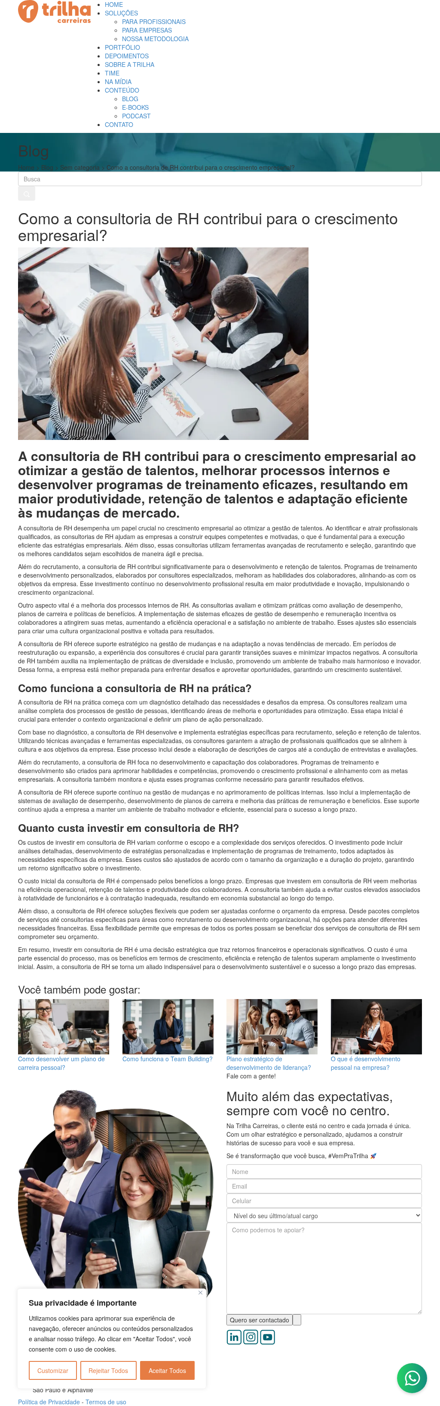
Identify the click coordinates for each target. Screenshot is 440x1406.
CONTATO (119, 124)
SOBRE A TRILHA (129, 64)
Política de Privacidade (50, 1401)
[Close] (200, 1293)
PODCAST (136, 115)
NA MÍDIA (118, 81)
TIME (112, 73)
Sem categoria (80, 167)
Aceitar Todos (167, 1370)
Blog (47, 167)
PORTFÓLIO (122, 47)
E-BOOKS (135, 107)
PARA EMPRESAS (147, 30)
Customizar (52, 1370)
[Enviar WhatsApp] (412, 1378)
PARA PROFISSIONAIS (154, 21)
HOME (114, 4)
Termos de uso (106, 1401)
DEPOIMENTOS (127, 55)
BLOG (130, 98)
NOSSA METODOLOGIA (155, 38)
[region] (111, 1339)
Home (26, 167)
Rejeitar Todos (108, 1370)
